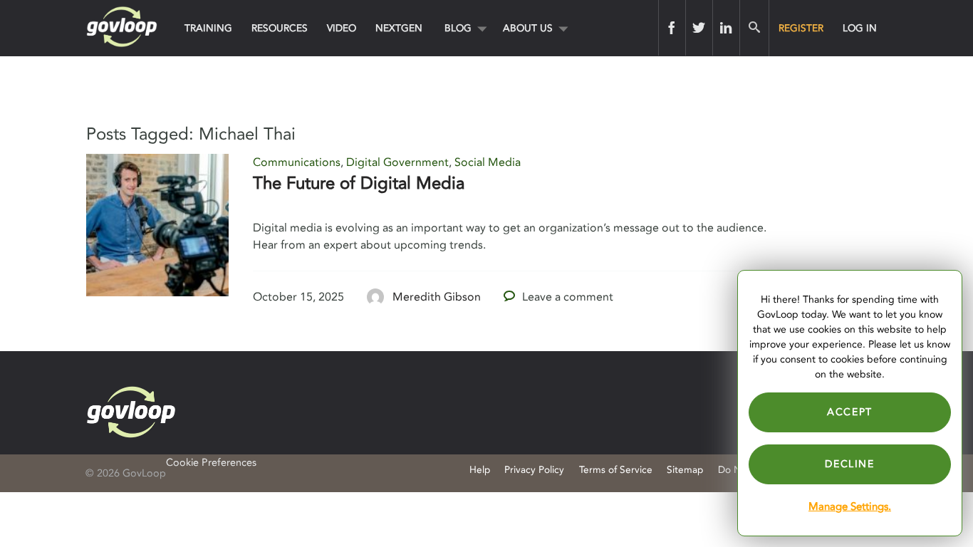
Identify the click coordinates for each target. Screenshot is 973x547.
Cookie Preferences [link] (211, 462)
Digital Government (397, 162)
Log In (860, 28)
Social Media (487, 162)
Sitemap (685, 469)
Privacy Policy (534, 469)
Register (801, 28)
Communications (296, 162)
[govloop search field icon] (754, 28)
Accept (850, 412)
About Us (528, 28)
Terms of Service (615, 469)
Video (341, 28)
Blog (458, 28)
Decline (849, 464)
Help (479, 469)
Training (208, 28)
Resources (279, 28)
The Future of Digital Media (358, 183)
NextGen (398, 28)
